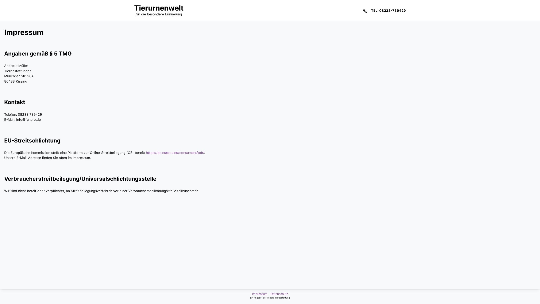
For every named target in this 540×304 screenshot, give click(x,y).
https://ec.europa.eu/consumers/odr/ (175, 153)
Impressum (259, 294)
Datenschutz (279, 294)
